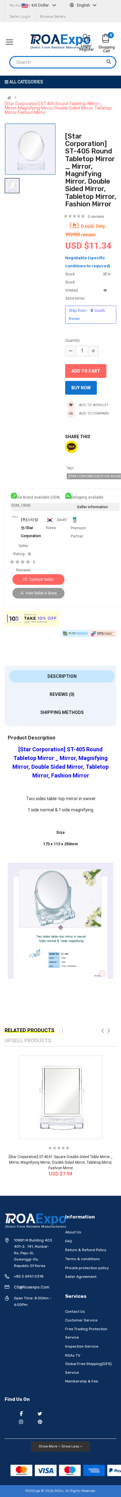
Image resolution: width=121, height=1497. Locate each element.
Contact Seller (41, 579)
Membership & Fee (81, 1381)
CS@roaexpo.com (31, 1287)
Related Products (29, 1030)
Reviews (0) (62, 694)
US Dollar (40, 5)
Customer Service (81, 1320)
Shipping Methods (62, 712)
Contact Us (75, 1311)
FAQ (68, 1241)
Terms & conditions (82, 1259)
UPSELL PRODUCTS (28, 1041)
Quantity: (73, 340)
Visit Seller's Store (41, 593)
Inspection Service (81, 1346)
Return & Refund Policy (85, 1250)
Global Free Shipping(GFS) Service (88, 1368)
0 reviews (96, 216)
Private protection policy (87, 1268)
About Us (73, 1232)
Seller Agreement (80, 1276)
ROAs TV (72, 1355)
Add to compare (93, 413)
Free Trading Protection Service (86, 1333)
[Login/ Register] (86, 38)
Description (62, 676)
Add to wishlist (93, 405)
